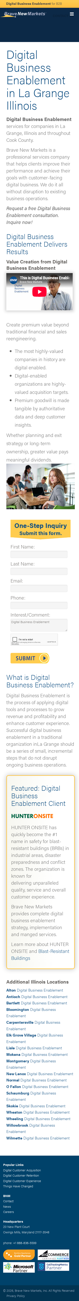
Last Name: (23, 563)
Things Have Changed (18, 1186)
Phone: (18, 597)
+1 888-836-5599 (24, 1242)
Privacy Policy (16, 1295)
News (7, 1206)
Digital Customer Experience (22, 1181)
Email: (17, 580)
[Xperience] (20, 1255)
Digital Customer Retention (21, 1175)
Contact (8, 1201)
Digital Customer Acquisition (22, 1170)
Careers (8, 1211)
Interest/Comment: (30, 614)
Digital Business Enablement (34, 990)
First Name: (23, 546)
